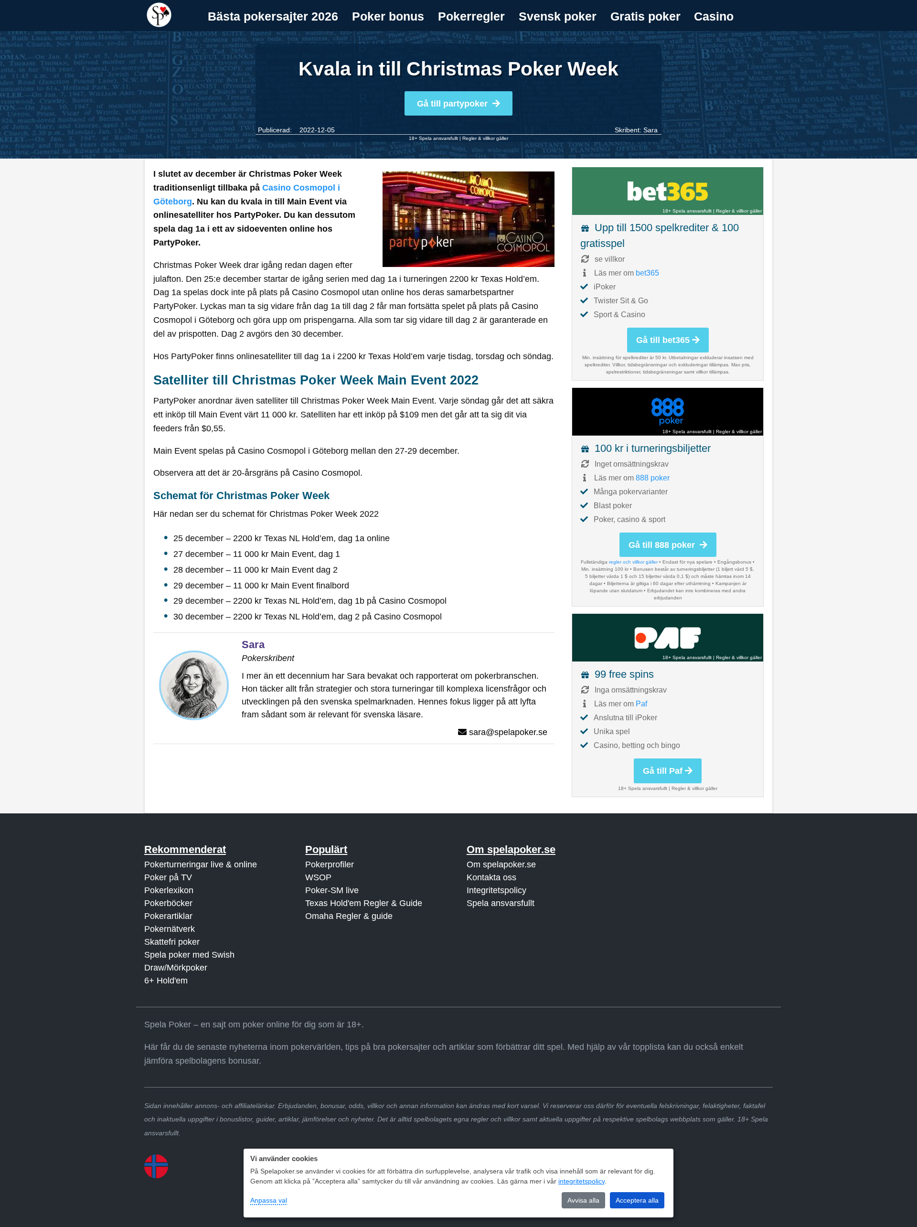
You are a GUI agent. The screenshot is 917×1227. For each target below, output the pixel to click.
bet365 (647, 273)
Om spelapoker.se (501, 864)
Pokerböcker (168, 903)
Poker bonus (388, 16)
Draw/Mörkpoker (175, 967)
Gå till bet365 (663, 340)
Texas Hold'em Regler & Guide (363, 903)
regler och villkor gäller (633, 562)
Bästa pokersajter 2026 (273, 16)
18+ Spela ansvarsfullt (433, 138)
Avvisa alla (583, 1200)
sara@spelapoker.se (508, 732)
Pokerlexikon (168, 890)
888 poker (653, 478)
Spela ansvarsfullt (500, 903)
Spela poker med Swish (189, 955)
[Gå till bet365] (667, 191)
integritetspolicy (581, 1181)
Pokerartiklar (168, 916)
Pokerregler (471, 16)
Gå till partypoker (452, 103)
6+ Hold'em (166, 980)
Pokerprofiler (329, 864)
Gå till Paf (662, 771)
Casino (714, 16)
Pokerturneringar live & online (200, 864)
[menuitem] (273, 16)
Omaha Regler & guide (349, 916)
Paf (641, 704)
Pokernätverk (169, 929)
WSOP (318, 877)
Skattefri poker (172, 942)
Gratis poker (645, 16)
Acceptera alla (637, 1200)
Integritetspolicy (496, 890)
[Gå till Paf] (667, 638)
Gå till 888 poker (663, 545)
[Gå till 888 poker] (667, 412)
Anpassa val (268, 1200)
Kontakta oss (491, 877)
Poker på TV (168, 877)
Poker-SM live (332, 890)
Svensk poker (558, 16)
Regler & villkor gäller (485, 138)
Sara (650, 130)
